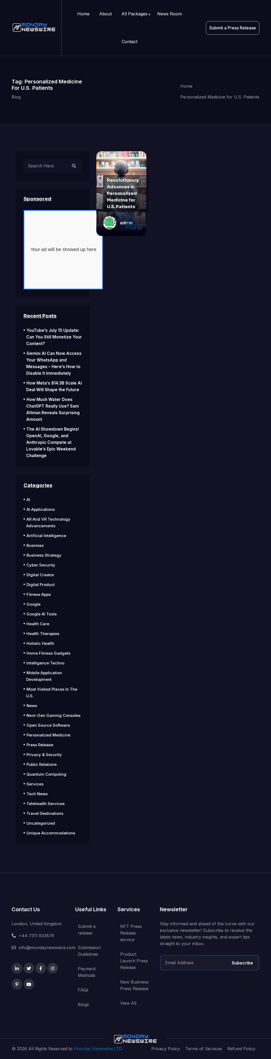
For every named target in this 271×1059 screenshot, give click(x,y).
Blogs (83, 1004)
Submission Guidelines (89, 951)
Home (83, 13)
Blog (16, 97)
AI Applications (40, 509)
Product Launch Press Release (134, 960)
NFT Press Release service (131, 933)
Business (35, 545)
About (105, 13)
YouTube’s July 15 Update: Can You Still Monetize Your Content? (54, 337)
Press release (39, 744)
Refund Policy (241, 1048)
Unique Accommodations (50, 832)
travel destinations (44, 813)
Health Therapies (42, 633)
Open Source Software (48, 725)
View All (128, 1003)
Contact (129, 41)
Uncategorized (40, 823)
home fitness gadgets (48, 653)
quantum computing (46, 774)
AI (28, 499)
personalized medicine (48, 735)
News (31, 705)
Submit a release (87, 930)
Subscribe (242, 962)
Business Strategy (43, 555)
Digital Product (40, 584)
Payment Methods (87, 972)
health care (37, 623)
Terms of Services (203, 1048)
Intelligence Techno (45, 662)
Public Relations (41, 764)
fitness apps (38, 594)
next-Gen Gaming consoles (53, 715)
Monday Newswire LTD (98, 1049)
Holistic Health (40, 643)
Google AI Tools (41, 613)
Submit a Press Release (232, 27)
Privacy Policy (165, 1048)
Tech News (37, 793)
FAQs (83, 990)
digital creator (40, 574)
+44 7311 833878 (36, 935)
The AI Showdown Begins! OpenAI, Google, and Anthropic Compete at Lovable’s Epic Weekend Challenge (52, 442)
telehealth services (45, 803)
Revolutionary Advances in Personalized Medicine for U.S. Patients (123, 193)
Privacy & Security (44, 754)
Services (34, 784)
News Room (169, 13)
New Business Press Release (134, 985)
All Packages (134, 13)
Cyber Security (40, 565)
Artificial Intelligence (46, 535)
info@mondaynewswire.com (47, 947)
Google (33, 604)
